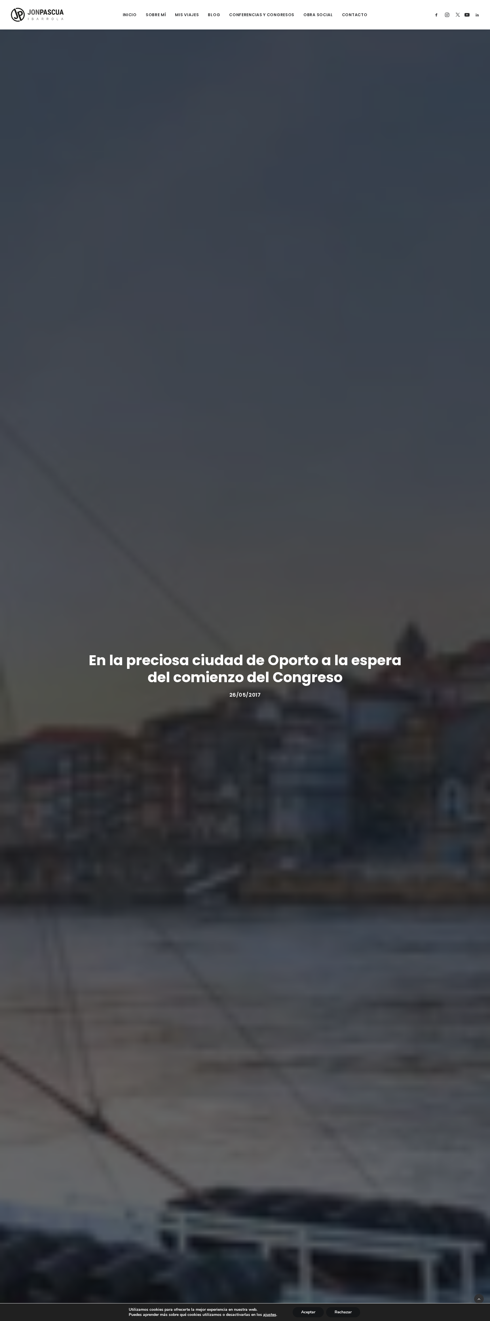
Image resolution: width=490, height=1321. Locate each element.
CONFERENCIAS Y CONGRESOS (261, 15)
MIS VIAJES (187, 15)
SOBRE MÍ (156, 15)
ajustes (269, 1314)
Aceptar (308, 1312)
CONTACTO (355, 15)
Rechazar (343, 1312)
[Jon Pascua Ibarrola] (37, 15)
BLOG (214, 15)
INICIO (130, 15)
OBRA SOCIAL (318, 15)
